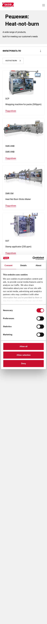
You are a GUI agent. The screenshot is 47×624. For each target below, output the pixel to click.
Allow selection (24, 355)
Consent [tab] (8, 265)
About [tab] (38, 265)
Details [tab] (23, 265)
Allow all (23, 346)
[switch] (40, 318)
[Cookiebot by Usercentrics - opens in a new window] (33, 258)
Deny (23, 363)
